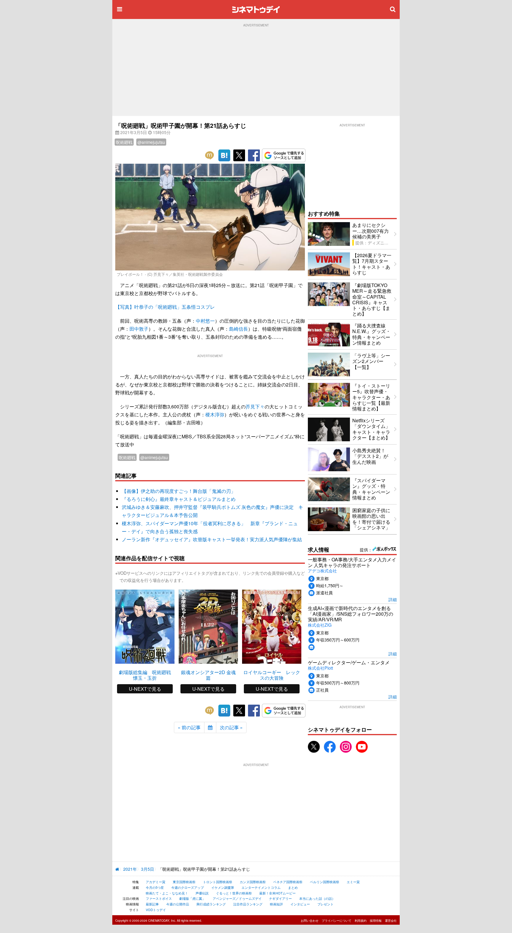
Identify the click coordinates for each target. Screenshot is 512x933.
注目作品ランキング (248, 904)
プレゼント (325, 904)
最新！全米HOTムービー (277, 893)
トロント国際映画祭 (217, 881)
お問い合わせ (310, 920)
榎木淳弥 (214, 414)
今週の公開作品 (177, 904)
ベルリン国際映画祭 (324, 881)
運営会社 (391, 920)
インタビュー (300, 904)
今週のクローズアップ (187, 887)
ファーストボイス (159, 898)
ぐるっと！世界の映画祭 (234, 893)
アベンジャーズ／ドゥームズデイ (237, 898)
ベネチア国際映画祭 (288, 881)
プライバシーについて (336, 920)
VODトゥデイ (156, 909)
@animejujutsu (151, 142)
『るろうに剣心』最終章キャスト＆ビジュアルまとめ (179, 499)
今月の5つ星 (155, 887)
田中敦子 (138, 328)
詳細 (392, 599)
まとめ (293, 887)
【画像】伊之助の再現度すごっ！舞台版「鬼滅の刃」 (179, 491)
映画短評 (276, 904)
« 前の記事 (189, 727)
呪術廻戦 (124, 142)
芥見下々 (255, 406)
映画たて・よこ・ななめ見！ (167, 893)
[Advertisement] (256, 71)
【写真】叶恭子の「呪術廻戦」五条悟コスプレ (165, 306)
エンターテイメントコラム (261, 887)
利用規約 (361, 920)
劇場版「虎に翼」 (192, 898)
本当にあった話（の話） (317, 898)
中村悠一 (205, 320)
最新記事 (152, 904)
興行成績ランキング (211, 904)
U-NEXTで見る (145, 688)
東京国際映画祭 (184, 881)
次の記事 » (231, 727)
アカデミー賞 (155, 881)
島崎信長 (238, 328)
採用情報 (376, 920)
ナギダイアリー (280, 898)
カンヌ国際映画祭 (253, 881)
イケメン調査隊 (222, 887)
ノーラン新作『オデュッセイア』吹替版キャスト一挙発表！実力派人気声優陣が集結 (212, 539)
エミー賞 (353, 881)
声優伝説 (202, 893)
